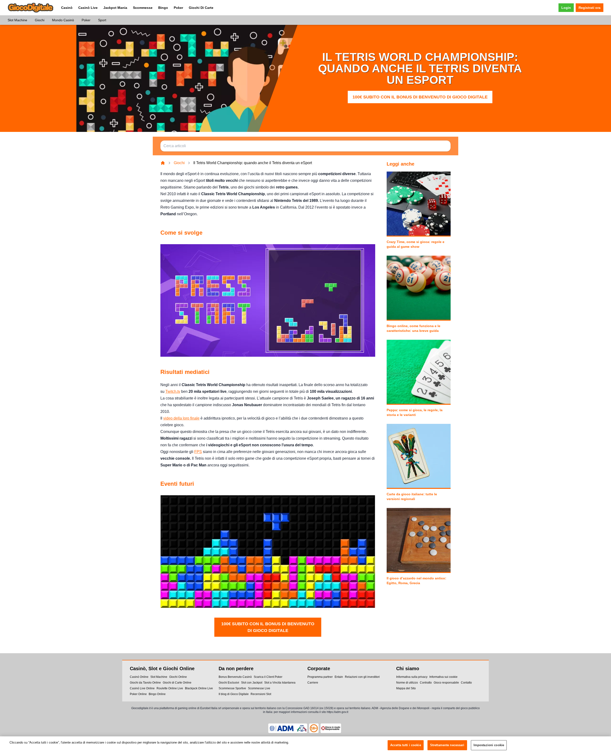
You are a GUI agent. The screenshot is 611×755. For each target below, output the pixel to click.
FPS (198, 452)
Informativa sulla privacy (411, 677)
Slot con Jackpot (251, 682)
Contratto (426, 682)
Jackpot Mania (115, 8)
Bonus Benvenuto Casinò (235, 677)
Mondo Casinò (63, 20)
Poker (178, 8)
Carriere (312, 682)
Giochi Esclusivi (229, 682)
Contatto (466, 682)
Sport (102, 20)
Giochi (39, 20)
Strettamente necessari (447, 745)
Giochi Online (178, 677)
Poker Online (138, 694)
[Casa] (162, 163)
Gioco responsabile (446, 682)
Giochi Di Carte (201, 8)
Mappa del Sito (406, 688)
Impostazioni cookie (489, 745)
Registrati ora (589, 8)
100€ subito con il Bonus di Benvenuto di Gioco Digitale (420, 97)
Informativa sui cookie (443, 677)
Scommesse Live (259, 688)
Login (566, 8)
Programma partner (320, 677)
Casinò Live (88, 8)
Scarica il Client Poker (268, 677)
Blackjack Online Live (199, 688)
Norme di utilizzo (407, 682)
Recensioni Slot (261, 694)
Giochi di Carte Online (177, 682)
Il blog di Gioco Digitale (234, 694)
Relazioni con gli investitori (362, 677)
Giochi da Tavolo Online (145, 682)
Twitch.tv (172, 391)
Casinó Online (139, 677)
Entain (339, 677)
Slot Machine (17, 20)
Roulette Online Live (170, 688)
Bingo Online (157, 694)
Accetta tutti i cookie (405, 745)
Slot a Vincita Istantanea (279, 682)
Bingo (163, 8)
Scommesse (143, 8)
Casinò (67, 8)
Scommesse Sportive (232, 688)
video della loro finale (181, 418)
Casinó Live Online (142, 688)
